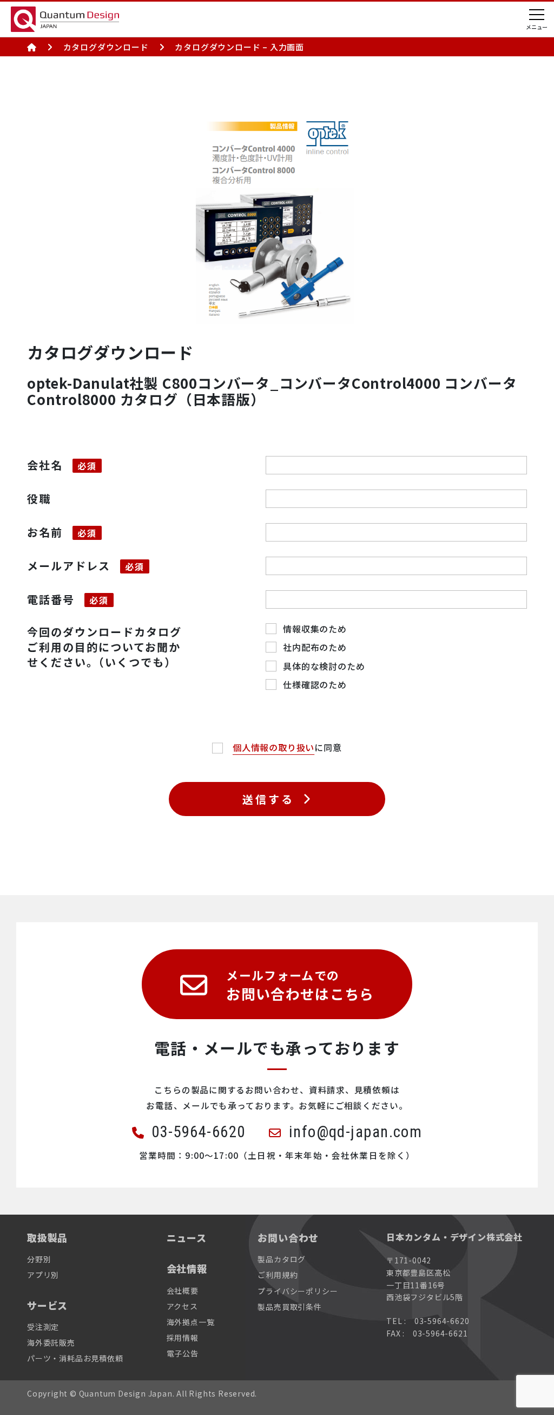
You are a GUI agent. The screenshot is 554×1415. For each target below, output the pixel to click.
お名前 (45, 532)
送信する (268, 799)
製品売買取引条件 (289, 1306)
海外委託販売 (51, 1342)
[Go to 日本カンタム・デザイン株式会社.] (32, 47)
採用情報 (183, 1337)
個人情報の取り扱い (273, 747)
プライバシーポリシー (298, 1291)
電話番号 (51, 599)
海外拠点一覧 (191, 1322)
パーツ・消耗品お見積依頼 (75, 1358)
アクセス (182, 1306)
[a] (222, 747)
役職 (39, 498)
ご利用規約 (278, 1274)
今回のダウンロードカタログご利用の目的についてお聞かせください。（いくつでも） (104, 647)
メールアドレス (68, 565)
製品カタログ (282, 1259)
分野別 (39, 1259)
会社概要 (183, 1290)
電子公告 (183, 1353)
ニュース (187, 1237)
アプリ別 (43, 1274)
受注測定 (43, 1326)
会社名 (45, 465)
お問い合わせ (288, 1237)
